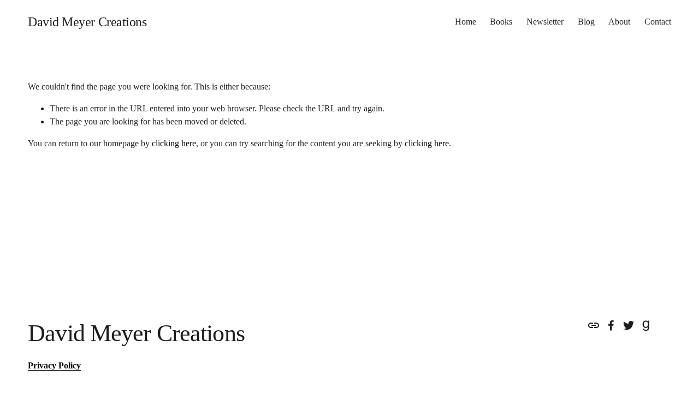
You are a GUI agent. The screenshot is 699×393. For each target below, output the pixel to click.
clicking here (174, 143)
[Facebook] (611, 325)
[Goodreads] (646, 325)
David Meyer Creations (87, 22)
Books (501, 21)
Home (465, 21)
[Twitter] (628, 325)
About (619, 21)
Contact (657, 21)
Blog (586, 21)
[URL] (593, 325)
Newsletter (545, 21)
